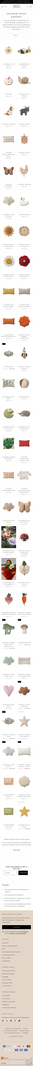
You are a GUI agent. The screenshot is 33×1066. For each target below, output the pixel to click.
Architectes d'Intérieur (9, 1007)
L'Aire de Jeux (6, 986)
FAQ (3, 949)
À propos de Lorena (8, 971)
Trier (15, 35)
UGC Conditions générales (11, 1033)
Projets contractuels (8, 1001)
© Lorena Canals (16, 1036)
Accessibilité (25, 1033)
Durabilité (5, 977)
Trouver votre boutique (9, 946)
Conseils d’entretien (8, 955)
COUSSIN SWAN (24, 214)
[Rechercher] (6, 6)
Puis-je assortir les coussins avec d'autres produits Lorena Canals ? (17, 899)
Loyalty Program (24, 1030)
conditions (25, 931)
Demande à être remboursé (11, 952)
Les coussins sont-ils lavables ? (14, 895)
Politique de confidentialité (18, 933)
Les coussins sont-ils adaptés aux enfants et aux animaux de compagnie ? (17, 905)
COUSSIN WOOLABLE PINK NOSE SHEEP (24, 490)
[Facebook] (7, 1021)
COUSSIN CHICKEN (24, 184)
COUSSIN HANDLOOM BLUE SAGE (8, 154)
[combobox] (16, 1058)
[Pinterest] (11, 1021)
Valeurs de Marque (8, 974)
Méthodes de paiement (11, 1030)
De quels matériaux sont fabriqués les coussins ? (16, 890)
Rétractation (6, 961)
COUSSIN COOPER (8, 124)
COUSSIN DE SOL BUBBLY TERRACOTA (24, 336)
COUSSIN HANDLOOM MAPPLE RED (24, 458)
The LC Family (6, 980)
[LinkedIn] (19, 1021)
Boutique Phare (7, 983)
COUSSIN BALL (24, 396)
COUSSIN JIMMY (24, 124)
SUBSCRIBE (23, 873)
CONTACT (5, 943)
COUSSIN (9, 94)
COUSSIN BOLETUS (24, 642)
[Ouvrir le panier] (30, 6)
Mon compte (6, 958)
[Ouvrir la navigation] (2, 6)
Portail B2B (5, 995)
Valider (16, 927)
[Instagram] (2, 1021)
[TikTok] (15, 1021)
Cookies (25, 1028)
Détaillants (5, 1004)
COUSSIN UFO (9, 366)
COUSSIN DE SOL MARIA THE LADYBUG (24, 552)
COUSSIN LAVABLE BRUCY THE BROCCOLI (8, 644)
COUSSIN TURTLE (24, 152)
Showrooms (6, 998)
